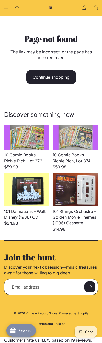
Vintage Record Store (41, 313)
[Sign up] (89, 286)
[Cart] (95, 8)
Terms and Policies (51, 324)
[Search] (17, 8)
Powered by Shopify (74, 313)
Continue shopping (51, 77)
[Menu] (6, 8)
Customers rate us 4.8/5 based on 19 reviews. (48, 340)
